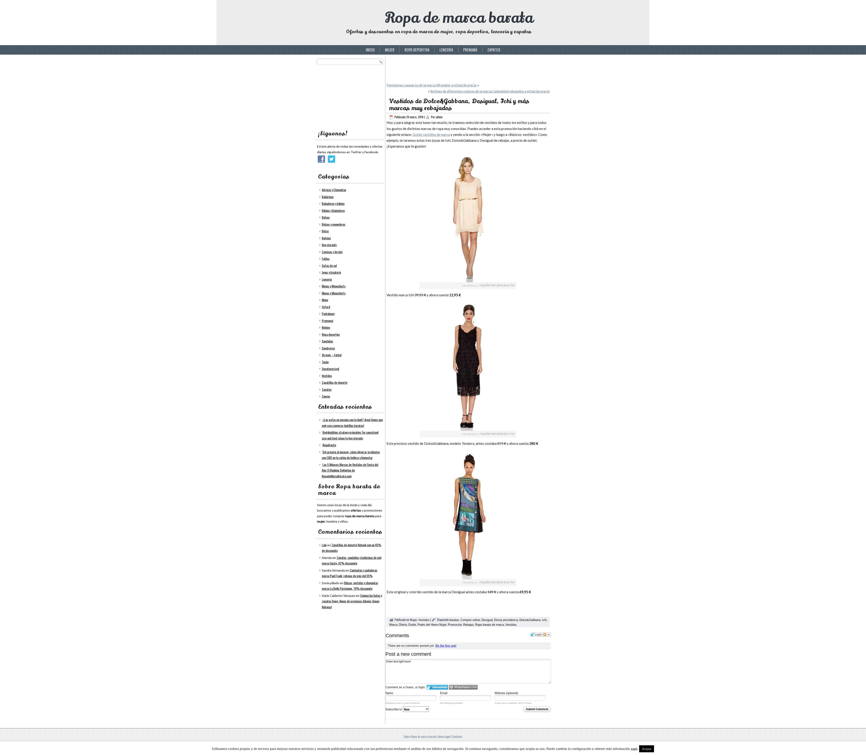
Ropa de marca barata (459, 18)
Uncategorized (330, 368)
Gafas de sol (329, 265)
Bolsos (326, 217)
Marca (393, 624)
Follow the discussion (547, 634)
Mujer (389, 50)
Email (443, 693)
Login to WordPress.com (463, 687)
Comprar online (470, 620)
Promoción (455, 624)
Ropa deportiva (417, 50)
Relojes (326, 327)
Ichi (544, 620)
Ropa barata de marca (489, 624)
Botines (326, 238)
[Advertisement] (351, 96)
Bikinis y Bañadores (333, 210)
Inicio (370, 50)
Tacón (325, 361)
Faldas (325, 258)
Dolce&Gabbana (530, 620)
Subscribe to (394, 709)
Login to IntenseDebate (437, 687)
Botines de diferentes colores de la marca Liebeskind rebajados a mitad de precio (490, 91)
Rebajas (468, 624)
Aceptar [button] (646, 748)
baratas (454, 620)
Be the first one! (445, 645)
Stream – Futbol (331, 354)
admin (439, 117)
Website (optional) (506, 693)
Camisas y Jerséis (332, 251)
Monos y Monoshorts (333, 286)
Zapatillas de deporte (334, 382)
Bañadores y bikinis (333, 203)
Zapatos (493, 50)
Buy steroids (329, 244)
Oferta (403, 624)
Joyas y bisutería (331, 272)
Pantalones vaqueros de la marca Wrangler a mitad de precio (432, 85)
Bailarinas (328, 196)
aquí (634, 748)
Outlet (412, 624)
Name (389, 693)
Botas (325, 231)
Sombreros (328, 348)
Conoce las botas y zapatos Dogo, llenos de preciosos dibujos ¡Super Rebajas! (352, 601)
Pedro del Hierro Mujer (432, 624)
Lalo (324, 544)
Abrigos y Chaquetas (334, 189)
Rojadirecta (329, 444)
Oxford (326, 306)
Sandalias (327, 341)
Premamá (470, 50)
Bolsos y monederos (333, 224)
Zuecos (326, 396)
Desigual (487, 620)
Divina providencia (506, 620)
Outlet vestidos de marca (431, 134)
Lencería (446, 50)
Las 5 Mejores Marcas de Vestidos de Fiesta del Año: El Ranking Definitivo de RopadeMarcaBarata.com (350, 470)
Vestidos (327, 375)
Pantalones (328, 313)
